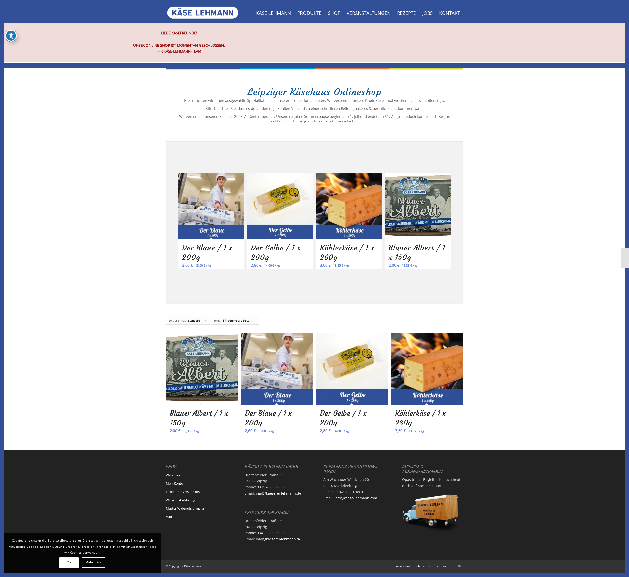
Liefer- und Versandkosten (185, 491)
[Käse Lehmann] (203, 13)
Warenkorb (174, 475)
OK (69, 562)
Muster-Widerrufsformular (185, 508)
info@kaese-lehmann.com (355, 498)
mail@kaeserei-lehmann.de (278, 493)
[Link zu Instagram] (459, 566)
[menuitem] (273, 13)
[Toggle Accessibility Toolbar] (11, 36)
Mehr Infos (94, 562)
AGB (169, 516)
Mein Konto (174, 483)
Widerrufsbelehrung (180, 500)
